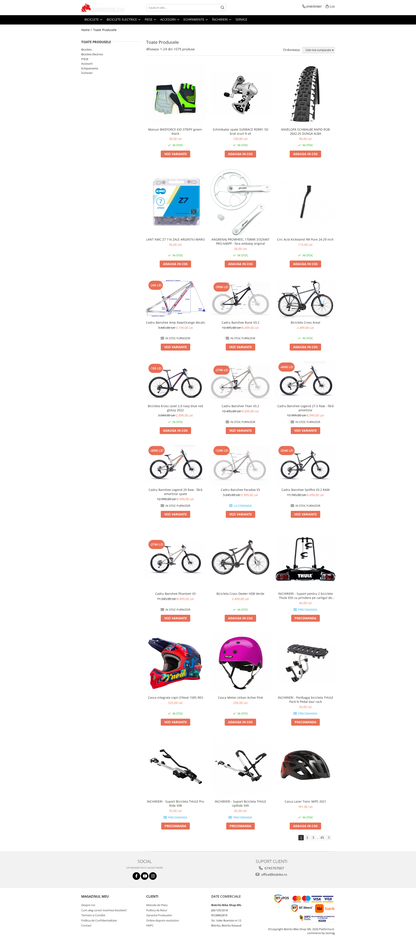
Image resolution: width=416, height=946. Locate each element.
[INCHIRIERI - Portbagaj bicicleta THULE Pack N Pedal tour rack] (305, 663)
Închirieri (87, 73)
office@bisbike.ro (273, 874)
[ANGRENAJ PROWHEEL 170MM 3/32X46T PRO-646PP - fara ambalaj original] (240, 201)
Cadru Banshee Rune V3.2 (240, 322)
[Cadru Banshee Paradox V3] (240, 465)
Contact (86, 925)
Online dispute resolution (162, 920)
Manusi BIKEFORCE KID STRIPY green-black (175, 131)
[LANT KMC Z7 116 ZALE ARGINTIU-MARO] (175, 201)
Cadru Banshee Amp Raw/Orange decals (175, 322)
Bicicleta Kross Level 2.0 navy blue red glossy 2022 (175, 408)
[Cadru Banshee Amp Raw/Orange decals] (175, 298)
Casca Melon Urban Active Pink (240, 697)
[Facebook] (136, 876)
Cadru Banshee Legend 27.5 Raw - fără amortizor (305, 408)
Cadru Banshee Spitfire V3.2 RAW (305, 490)
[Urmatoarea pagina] (329, 837)
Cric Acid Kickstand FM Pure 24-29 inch (305, 239)
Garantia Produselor (159, 915)
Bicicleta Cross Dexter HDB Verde (240, 594)
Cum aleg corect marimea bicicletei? (104, 910)
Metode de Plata (156, 905)
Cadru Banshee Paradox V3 (240, 490)
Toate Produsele (105, 30)
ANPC (150, 925)
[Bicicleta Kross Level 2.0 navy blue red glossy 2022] (175, 382)
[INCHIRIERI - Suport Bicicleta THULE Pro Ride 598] (175, 767)
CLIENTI (152, 896)
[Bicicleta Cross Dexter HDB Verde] (240, 559)
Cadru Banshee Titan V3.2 (240, 406)
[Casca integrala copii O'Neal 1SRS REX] (175, 663)
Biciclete (86, 49)
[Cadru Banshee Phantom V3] (175, 559)
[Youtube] (144, 876)
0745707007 (274, 868)
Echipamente (89, 68)
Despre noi (88, 905)
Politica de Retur (156, 910)
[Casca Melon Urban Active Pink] (240, 663)
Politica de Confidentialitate (99, 920)
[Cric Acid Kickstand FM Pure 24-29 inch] (305, 201)
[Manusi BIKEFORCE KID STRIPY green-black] (175, 94)
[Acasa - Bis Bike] (103, 7)
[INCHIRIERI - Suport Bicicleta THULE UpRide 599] (240, 766)
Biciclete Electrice (92, 54)
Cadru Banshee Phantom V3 (175, 594)
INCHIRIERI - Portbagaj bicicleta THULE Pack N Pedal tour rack (305, 699)
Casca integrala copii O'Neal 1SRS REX (175, 697)
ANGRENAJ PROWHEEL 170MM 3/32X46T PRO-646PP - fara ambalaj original (240, 241)
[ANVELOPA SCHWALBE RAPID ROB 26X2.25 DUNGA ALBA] (305, 94)
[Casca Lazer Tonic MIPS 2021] (305, 766)
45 (322, 837)
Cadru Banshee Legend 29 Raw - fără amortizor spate (175, 492)
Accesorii (87, 64)
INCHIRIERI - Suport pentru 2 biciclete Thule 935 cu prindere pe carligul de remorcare (305, 596)
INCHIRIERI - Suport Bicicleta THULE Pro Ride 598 (175, 803)
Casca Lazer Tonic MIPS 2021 (305, 801)
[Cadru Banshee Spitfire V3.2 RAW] (305, 465)
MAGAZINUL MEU (95, 896)
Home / (87, 30)
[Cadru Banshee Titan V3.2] (240, 381)
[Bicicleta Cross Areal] (305, 298)
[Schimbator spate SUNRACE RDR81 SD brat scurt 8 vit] (240, 95)
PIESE (84, 59)
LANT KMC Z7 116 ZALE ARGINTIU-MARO (175, 239)
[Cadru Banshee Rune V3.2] (240, 298)
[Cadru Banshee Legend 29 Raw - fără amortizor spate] (175, 465)
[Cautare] (222, 7)
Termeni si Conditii (93, 915)
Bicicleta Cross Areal (305, 322)
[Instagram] (153, 876)
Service (241, 19)
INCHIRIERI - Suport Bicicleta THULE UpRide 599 (240, 803)
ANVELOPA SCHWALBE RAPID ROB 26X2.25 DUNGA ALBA (305, 131)
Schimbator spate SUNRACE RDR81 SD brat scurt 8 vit (240, 131)
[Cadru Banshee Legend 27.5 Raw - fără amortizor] (305, 381)
